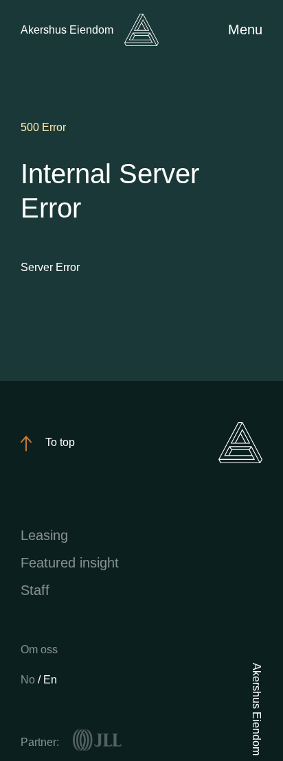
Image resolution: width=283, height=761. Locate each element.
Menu (245, 29)
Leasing (44, 535)
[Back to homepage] (141, 30)
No (29, 680)
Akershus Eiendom (67, 30)
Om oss (39, 649)
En (50, 680)
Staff (35, 590)
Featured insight (70, 562)
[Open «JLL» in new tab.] (97, 740)
